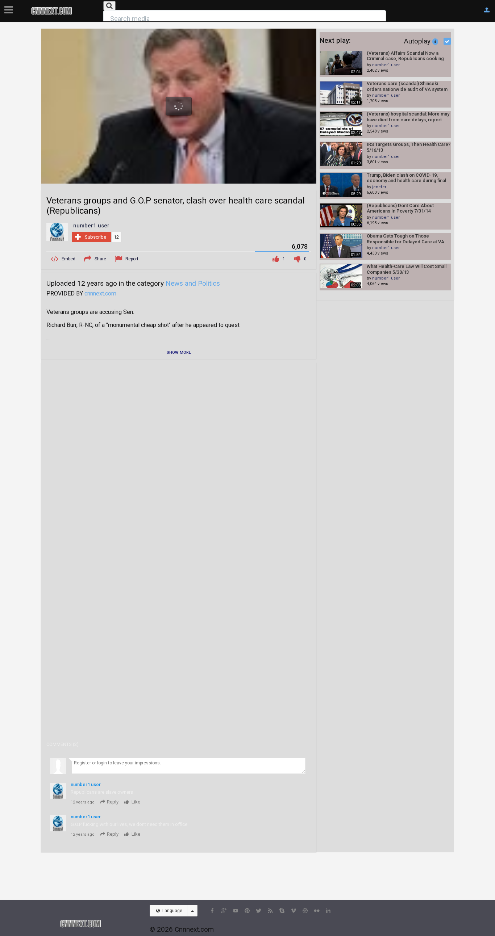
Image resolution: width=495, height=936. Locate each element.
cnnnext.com (100, 293)
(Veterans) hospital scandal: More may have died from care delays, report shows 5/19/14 (408, 116)
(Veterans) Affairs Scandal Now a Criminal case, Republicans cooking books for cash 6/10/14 (405, 56)
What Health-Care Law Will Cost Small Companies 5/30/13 (406, 269)
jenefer (379, 187)
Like (135, 802)
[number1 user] (57, 232)
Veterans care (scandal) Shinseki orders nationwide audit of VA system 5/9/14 (407, 86)
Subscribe (95, 237)
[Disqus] (178, 458)
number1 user (386, 65)
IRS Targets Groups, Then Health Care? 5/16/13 (408, 147)
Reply (112, 802)
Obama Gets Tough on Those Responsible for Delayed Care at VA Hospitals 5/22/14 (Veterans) (405, 238)
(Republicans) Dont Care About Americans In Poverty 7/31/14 (400, 208)
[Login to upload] (487, 10)
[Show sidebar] (10, 7)
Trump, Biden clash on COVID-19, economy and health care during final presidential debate (406, 178)
